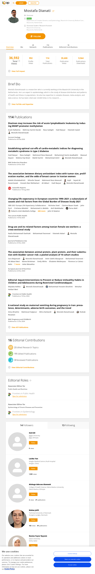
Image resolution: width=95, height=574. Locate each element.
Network (33, 46)
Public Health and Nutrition (17, 389)
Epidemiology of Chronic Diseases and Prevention (25, 407)
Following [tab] (68, 425)
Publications (48, 46)
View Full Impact (18, 71)
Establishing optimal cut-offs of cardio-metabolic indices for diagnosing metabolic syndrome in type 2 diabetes (45, 150)
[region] (47, 560)
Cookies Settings (72, 553)
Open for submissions (19, 396)
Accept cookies (72, 564)
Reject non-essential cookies (72, 559)
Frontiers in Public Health (23, 393)
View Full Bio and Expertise (22, 104)
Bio (22, 47)
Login (21, 3)
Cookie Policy (9, 569)
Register (33, 3)
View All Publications (20, 327)
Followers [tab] (26, 425)
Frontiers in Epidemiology (23, 411)
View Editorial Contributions (23, 367)
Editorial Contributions (68, 46)
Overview (10, 47)
